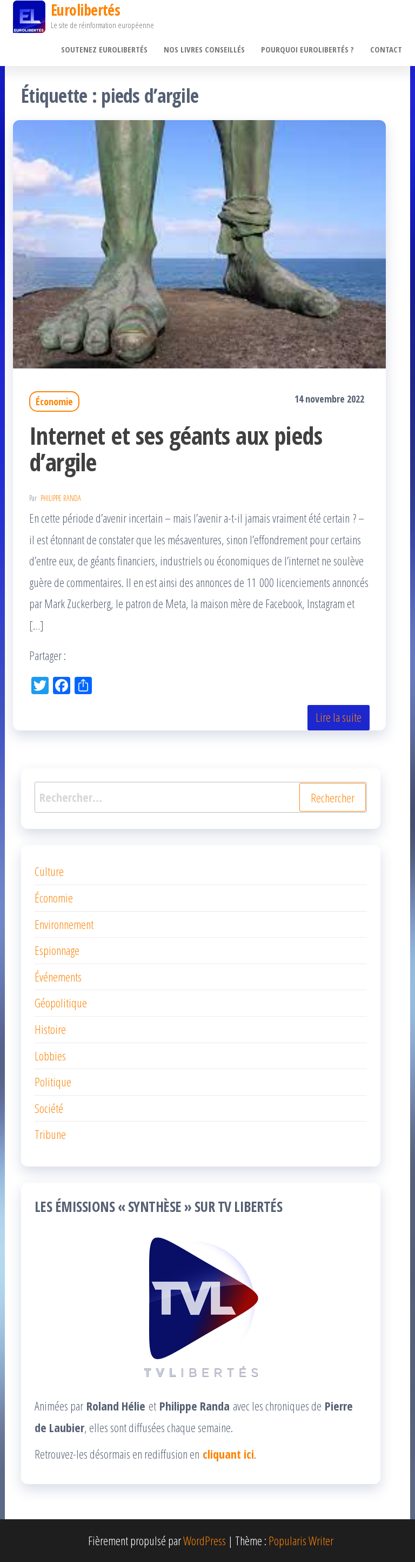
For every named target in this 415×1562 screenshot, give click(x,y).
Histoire (50, 1029)
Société (49, 1108)
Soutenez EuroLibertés (104, 49)
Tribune (50, 1134)
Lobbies (50, 1055)
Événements (58, 976)
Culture (49, 871)
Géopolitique (61, 1002)
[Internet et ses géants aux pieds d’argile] (199, 242)
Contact (386, 49)
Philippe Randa (61, 498)
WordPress (204, 1540)
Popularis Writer (301, 1540)
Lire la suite (339, 717)
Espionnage (57, 950)
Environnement (64, 924)
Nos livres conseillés (204, 49)
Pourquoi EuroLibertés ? (307, 49)
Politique (53, 1081)
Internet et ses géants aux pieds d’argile (175, 448)
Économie (54, 401)
